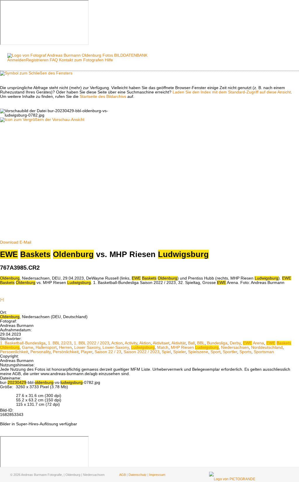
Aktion (145, 343)
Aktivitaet (161, 343)
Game (27, 347)
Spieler (179, 352)
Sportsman (264, 352)
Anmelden (16, 60)
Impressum (157, 474)
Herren (65, 347)
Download (9, 242)
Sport (215, 352)
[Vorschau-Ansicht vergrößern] (42, 119)
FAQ (54, 60)
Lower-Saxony (115, 347)
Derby (235, 343)
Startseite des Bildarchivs (103, 96)
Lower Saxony (87, 347)
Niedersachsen (235, 347)
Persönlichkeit (66, 352)
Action (117, 343)
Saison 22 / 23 (108, 352)
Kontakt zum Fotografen (81, 60)
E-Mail (25, 242)
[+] (2, 300)
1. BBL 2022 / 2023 (91, 343)
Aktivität (178, 343)
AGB (122, 474)
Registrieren (37, 60)
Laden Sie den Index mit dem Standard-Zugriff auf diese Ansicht (232, 92)
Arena (253, 343)
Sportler (230, 352)
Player (86, 352)
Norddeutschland (267, 347)
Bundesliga (217, 343)
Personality (40, 352)
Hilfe (109, 60)
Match (162, 347)
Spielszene (198, 352)
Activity (131, 343)
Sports (245, 352)
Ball (191, 343)
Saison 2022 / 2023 (141, 352)
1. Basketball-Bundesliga (23, 343)
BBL (201, 343)
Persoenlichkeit (14, 352)
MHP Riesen (195, 347)
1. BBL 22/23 (60, 343)
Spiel (166, 352)
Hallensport (46, 347)
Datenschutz (137, 474)
